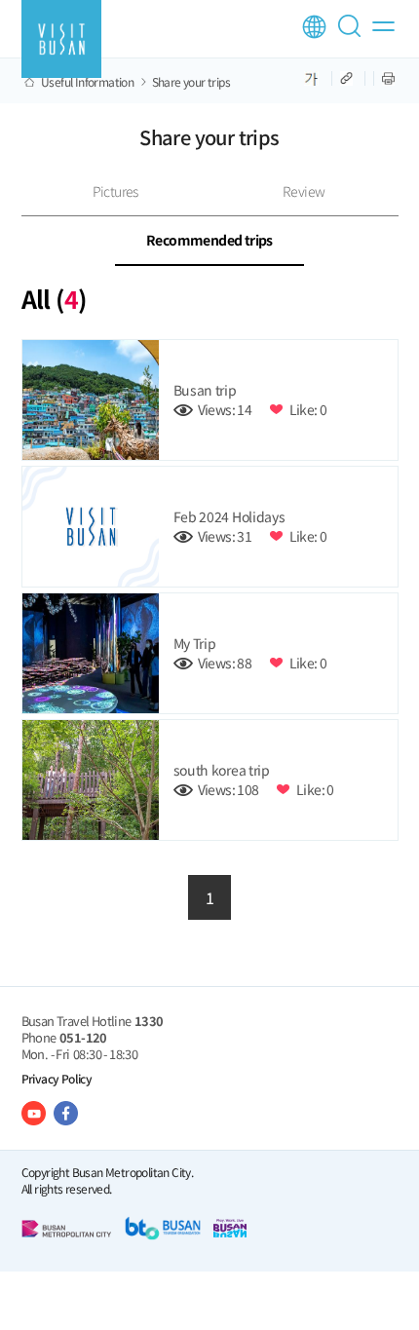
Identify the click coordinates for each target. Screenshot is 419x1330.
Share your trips (191, 82)
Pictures (115, 191)
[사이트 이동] (33, 1113)
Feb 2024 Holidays (229, 516)
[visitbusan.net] (61, 39)
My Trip (194, 643)
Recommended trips (209, 239)
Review (303, 191)
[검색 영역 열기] (352, 34)
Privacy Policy (57, 1078)
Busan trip (205, 389)
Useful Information (87, 82)
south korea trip (221, 769)
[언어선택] (314, 27)
